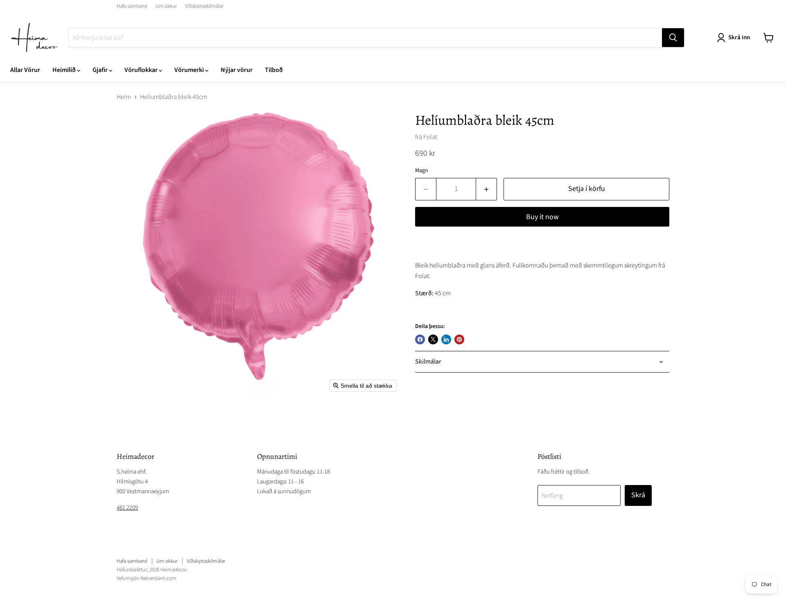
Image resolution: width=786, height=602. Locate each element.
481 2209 (127, 507)
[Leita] (673, 37)
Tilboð (274, 69)
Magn (421, 170)
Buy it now (542, 217)
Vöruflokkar (141, 69)
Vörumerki (189, 69)
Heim (124, 97)
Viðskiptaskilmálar (204, 6)
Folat (430, 137)
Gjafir (101, 69)
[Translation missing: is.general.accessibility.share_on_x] (433, 339)
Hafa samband (132, 6)
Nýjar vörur (237, 69)
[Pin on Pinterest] (459, 339)
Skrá (638, 495)
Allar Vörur (25, 69)
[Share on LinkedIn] (446, 339)
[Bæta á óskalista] (423, 245)
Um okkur (166, 6)
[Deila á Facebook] (420, 339)
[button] (735, 38)
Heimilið (64, 69)
